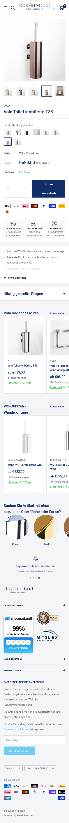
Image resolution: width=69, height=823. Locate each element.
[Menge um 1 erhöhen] (26, 188)
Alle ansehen (57, 313)
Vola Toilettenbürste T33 (22, 365)
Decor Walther (17, 459)
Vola (7, 105)
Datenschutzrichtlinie (17, 729)
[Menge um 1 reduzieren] (8, 188)
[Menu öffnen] (5, 7)
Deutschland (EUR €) (37, 768)
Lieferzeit (14, 382)
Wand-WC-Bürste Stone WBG (25, 464)
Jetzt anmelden (19, 751)
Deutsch (10, 768)
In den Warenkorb (49, 188)
